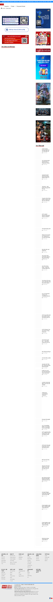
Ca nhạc (29, 557)
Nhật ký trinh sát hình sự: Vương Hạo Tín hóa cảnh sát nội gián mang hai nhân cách (46, 236)
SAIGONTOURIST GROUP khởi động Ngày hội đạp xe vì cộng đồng (45, 177)
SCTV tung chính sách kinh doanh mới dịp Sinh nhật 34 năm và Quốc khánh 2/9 (46, 317)
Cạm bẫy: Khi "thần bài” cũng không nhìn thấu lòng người (46, 365)
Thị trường (12, 560)
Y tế (2, 563)
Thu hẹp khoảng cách (46, 228)
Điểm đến (3, 572)
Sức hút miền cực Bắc (46, 357)
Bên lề (46, 560)
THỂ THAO (47, 554)
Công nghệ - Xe (7, 4)
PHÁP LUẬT (21, 554)
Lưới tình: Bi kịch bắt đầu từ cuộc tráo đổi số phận (46, 383)
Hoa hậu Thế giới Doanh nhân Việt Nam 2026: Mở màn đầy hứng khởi (46, 494)
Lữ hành (2, 575)
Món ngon (3, 577)
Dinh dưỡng (12, 579)
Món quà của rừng (45, 459)
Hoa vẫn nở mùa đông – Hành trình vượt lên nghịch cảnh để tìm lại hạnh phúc (46, 268)
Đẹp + (11, 574)
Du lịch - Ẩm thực (42, 1)
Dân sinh (3, 557)
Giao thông (3, 560)
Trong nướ (47, 557)
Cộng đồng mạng (30, 1)
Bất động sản (12, 563)
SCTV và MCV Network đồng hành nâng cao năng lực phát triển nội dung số (46, 216)
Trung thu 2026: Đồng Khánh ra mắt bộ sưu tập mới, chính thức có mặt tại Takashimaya (46, 201)
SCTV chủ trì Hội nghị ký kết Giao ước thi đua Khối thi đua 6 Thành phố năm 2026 (46, 447)
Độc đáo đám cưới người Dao (45, 250)
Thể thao (36, 1)
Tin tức (20, 555)
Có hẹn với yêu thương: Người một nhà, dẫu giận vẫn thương (45, 150)
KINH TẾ (12, 554)
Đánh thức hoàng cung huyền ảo (45, 539)
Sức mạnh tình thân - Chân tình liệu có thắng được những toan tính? (46, 162)
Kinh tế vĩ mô (12, 555)
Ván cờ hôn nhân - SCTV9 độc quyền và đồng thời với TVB (46, 257)
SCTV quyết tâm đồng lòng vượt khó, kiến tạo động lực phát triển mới (46, 434)
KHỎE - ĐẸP (12, 569)
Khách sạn (3, 574)
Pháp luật (16, 1)
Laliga (46, 555)
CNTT (28, 574)
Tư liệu (20, 574)
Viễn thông (29, 575)
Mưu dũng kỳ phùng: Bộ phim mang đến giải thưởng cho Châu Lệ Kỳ (46, 479)
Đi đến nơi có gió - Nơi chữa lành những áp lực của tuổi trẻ (46, 371)
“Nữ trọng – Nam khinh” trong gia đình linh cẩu (46, 187)
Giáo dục (3, 558)
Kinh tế (11, 1)
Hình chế (37, 560)
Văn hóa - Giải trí (22, 1)
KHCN (28, 572)
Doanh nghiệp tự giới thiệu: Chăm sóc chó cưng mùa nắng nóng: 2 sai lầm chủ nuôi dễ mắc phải (46, 525)
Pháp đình (20, 557)
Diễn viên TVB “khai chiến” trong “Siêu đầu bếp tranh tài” (46, 467)
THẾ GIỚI (20, 569)
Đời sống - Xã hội (5, 1)
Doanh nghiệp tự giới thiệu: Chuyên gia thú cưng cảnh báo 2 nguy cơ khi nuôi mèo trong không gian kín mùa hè (46, 508)
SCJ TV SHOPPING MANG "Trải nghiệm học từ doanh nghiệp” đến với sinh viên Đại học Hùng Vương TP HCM (46, 428)
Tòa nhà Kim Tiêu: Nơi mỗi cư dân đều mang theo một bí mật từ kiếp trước (46, 282)
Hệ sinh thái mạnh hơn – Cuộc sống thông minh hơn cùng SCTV (46, 341)
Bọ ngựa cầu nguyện (46, 419)
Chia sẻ (37, 557)
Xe (28, 577)
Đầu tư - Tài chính (13, 562)
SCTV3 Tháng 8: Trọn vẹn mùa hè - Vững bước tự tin (46, 330)
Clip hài (37, 558)
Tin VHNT (29, 563)
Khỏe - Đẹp (49, 1)
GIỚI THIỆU (38, 569)
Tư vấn (11, 580)
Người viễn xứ (21, 575)
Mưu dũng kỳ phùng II (46, 351)
